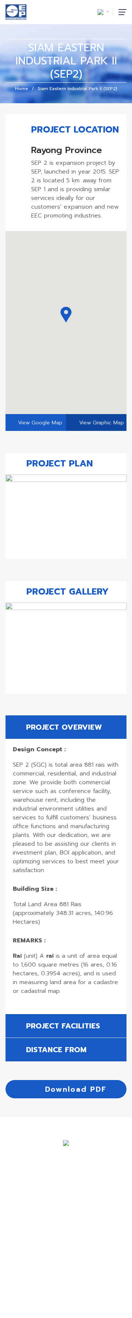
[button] (66, 314)
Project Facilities (61, 1025)
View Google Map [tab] (40, 423)
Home (21, 88)
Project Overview (62, 727)
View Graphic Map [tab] (100, 423)
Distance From (55, 1049)
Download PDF (74, 1089)
